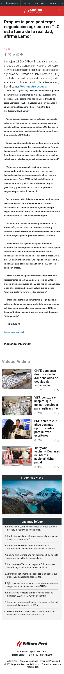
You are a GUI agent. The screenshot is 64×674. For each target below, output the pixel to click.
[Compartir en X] (58, 389)
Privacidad (54, 661)
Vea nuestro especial (33, 86)
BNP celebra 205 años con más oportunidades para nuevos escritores (45, 428)
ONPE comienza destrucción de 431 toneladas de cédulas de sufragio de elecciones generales (46, 381)
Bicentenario (12, 3)
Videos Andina (16, 361)
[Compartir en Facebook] (55, 389)
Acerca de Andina (28, 661)
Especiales (39, 3)
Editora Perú (12, 661)
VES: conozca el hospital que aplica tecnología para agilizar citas (46, 403)
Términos (43, 661)
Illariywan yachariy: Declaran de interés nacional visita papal (46, 455)
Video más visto (32, 477)
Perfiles (26, 3)
